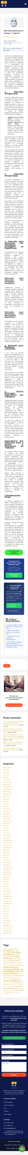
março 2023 (6, 860)
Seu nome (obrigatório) (7, 1044)
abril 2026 (6, 777)
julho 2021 (6, 908)
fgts (21, 981)
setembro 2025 (7, 794)
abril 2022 (6, 886)
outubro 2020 (7, 930)
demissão (17, 963)
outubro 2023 (7, 845)
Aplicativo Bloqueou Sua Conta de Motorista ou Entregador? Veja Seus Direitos (13, 730)
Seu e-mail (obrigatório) (7, 1050)
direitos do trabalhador (13, 975)
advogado (7, 951)
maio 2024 (6, 828)
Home (5, 41)
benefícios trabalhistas (9, 962)
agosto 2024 (6, 823)
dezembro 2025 (7, 787)
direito (6, 967)
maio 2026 (6, 774)
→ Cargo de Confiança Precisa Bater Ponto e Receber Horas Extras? (14, 626)
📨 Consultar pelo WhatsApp (14, 575)
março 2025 (6, 808)
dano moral (12, 963)
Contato (6, 1111)
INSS (11, 984)
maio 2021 (6, 913)
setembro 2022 (7, 874)
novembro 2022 (7, 869)
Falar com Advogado (13, 605)
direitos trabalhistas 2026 (14, 979)
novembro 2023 (7, 843)
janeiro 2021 (6, 923)
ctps (8, 963)
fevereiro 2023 (7, 862)
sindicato (10, 990)
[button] (25, 4)
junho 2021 (6, 911)
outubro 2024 (7, 818)
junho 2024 (6, 826)
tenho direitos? (20, 990)
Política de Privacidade (14, 1141)
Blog (5, 1108)
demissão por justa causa (16, 965)
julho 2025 (6, 799)
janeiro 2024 (6, 838)
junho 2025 (6, 801)
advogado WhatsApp (11, 958)
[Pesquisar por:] (10, 662)
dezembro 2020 (7, 925)
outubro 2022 (7, 872)
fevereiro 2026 (7, 782)
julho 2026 (6, 770)
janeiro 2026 (6, 784)
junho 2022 (6, 881)
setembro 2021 (7, 903)
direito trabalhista (11, 981)
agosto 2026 (6, 767)
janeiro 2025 (6, 813)
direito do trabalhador (13, 970)
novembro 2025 (7, 789)
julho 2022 (6, 879)
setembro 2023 (7, 847)
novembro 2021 (7, 898)
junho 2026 (6, 772)
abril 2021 (5, 916)
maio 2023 (6, 855)
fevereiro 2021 (7, 920)
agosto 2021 (6, 906)
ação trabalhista (15, 960)
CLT (16, 962)
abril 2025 (6, 806)
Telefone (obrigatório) (7, 1055)
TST (4, 992)
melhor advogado (10, 986)
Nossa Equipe (7, 1114)
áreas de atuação (9, 1105)
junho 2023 (6, 852)
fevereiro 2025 (7, 811)
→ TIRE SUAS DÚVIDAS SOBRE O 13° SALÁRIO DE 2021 (13, 632)
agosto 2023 (6, 850)
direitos (14, 973)
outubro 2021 (7, 901)
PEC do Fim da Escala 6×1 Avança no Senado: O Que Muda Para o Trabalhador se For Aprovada (13, 723)
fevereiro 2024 (7, 835)
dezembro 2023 (7, 840)
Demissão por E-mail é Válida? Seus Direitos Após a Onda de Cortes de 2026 (13, 744)
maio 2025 (6, 804)
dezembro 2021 (7, 896)
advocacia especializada (10, 949)
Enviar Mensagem (13, 611)
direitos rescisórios (13, 977)
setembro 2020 (7, 933)
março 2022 (6, 889)
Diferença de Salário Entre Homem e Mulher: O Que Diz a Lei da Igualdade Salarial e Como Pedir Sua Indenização (14, 736)
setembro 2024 (7, 821)
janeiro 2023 (6, 864)
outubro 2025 (7, 791)
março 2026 (6, 779)
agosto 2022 (6, 877)
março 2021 (6, 918)
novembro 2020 (7, 928)
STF (14, 990)
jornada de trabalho (17, 984)
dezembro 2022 (7, 867)
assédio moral (16, 958)
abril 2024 (6, 830)
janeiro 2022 (6, 894)
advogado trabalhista (12, 953)
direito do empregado (11, 968)
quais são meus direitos (12, 987)
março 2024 (6, 833)
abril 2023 (6, 857)
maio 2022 (6, 884)
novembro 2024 (7, 816)
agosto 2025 (6, 796)
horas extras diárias (10, 983)
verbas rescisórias (10, 992)
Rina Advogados (8, 1102)
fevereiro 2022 (7, 891)
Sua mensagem (5, 1061)
